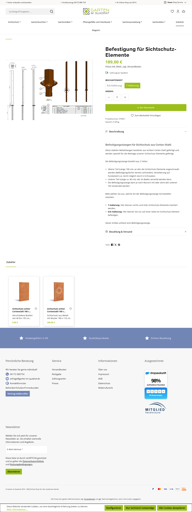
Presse (55, 383)
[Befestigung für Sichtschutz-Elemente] (49, 90)
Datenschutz (104, 383)
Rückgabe (56, 374)
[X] (115, 244)
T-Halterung (132, 85)
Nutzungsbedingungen (21, 464)
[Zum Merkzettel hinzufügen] (36, 309)
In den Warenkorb (145, 107)
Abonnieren (13, 471)
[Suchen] (51, 11)
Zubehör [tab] (10, 262)
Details (24, 303)
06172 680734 (17, 374)
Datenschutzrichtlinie (33, 461)
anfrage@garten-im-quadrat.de (25, 378)
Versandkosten (59, 369)
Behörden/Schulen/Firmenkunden (22, 387)
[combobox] (27, 11)
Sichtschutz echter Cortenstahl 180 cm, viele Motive (56, 310)
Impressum (103, 374)
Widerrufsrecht (105, 387)
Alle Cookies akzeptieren (172, 507)
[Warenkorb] (183, 11)
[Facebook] (112, 244)
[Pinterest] (119, 244)
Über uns (102, 369)
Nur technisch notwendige (140, 507)
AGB (100, 378)
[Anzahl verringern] (108, 97)
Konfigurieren (113, 507)
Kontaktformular (18, 383)
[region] (49, 90)
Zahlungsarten (59, 378)
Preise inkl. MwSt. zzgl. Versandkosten (123, 66)
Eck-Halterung (114, 85)
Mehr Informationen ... (17, 509)
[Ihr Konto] (178, 11)
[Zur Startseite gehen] (96, 11)
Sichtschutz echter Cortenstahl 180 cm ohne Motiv (21, 310)
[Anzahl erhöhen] (125, 97)
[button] (145, 131)
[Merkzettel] (172, 11)
